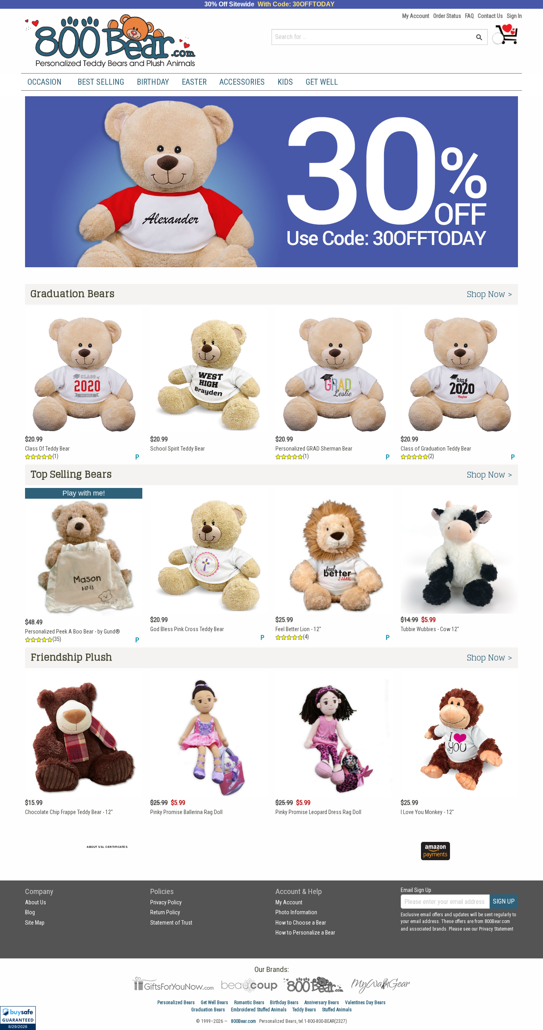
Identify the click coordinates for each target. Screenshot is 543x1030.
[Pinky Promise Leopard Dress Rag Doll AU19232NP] (334, 748)
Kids (285, 82)
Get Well (322, 82)
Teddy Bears (304, 1010)
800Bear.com (243, 1021)
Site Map (35, 922)
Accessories (242, 82)
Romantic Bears (249, 1002)
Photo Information (296, 912)
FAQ (469, 16)
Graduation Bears (208, 1010)
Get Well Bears (214, 1002)
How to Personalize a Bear (305, 932)
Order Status (447, 16)
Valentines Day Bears (365, 1002)
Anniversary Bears (321, 1002)
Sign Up (504, 901)
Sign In (514, 16)
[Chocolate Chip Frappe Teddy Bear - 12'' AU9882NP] (83, 748)
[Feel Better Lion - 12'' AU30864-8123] (334, 565)
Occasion (44, 82)
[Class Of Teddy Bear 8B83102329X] (83, 384)
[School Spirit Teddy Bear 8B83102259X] (209, 384)
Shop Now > (489, 294)
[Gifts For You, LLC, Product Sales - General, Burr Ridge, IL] (223, 855)
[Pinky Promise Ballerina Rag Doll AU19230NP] (209, 748)
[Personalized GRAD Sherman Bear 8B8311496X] (334, 384)
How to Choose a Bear (300, 922)
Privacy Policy (166, 902)
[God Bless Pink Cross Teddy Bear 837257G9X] (209, 565)
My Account (415, 16)
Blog (30, 912)
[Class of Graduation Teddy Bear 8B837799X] (459, 384)
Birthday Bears (284, 1002)
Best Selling (101, 82)
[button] (18, 1018)
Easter (194, 82)
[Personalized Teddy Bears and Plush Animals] (125, 40)
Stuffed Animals (337, 1010)
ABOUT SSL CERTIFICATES (107, 846)
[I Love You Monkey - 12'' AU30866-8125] (459, 748)
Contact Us (490, 16)
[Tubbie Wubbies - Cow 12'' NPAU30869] (459, 565)
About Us (35, 902)
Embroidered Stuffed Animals (259, 1010)
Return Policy (165, 912)
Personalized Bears (176, 1002)
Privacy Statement (496, 929)
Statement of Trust (171, 922)
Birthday (153, 82)
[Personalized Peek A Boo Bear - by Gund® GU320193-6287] (83, 566)
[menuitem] (46, 82)
